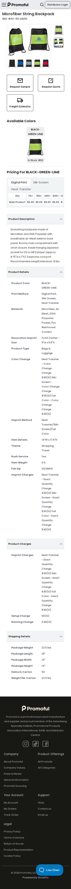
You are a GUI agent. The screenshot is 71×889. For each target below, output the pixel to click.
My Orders (10, 809)
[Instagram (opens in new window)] (25, 744)
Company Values (14, 767)
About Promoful (13, 761)
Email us (43, 815)
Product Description (21, 219)
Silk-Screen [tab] (41, 182)
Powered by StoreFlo (35, 877)
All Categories (46, 767)
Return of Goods (14, 843)
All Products (45, 761)
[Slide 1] (59, 30)
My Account (11, 802)
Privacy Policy (12, 831)
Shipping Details (19, 636)
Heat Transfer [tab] (21, 189)
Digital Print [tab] (19, 182)
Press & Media (12, 774)
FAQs (41, 802)
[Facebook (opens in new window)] (45, 744)
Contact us (44, 809)
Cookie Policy (12, 856)
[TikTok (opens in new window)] (35, 744)
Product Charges (19, 544)
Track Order (11, 815)
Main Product (17, 202)
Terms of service (14, 837)
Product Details (18, 272)
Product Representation (18, 850)
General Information (16, 780)
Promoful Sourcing (15, 786)
